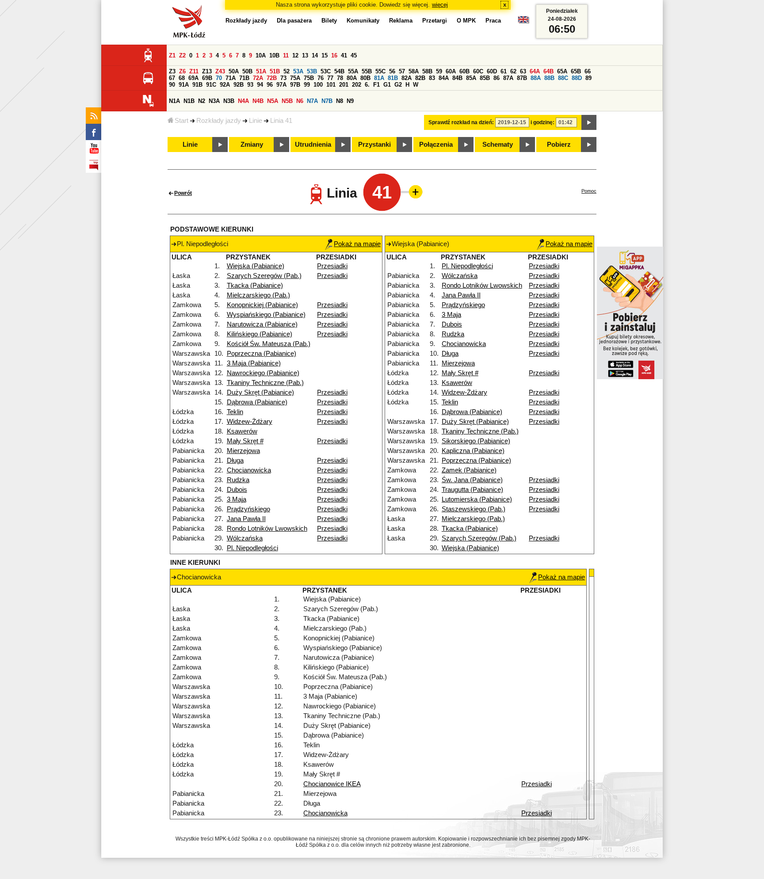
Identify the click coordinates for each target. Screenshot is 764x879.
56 (392, 71)
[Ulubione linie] (413, 191)
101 (331, 84)
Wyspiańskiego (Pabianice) (266, 314)
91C (211, 84)
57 (402, 71)
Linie (255, 120)
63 (523, 71)
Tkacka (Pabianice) (255, 285)
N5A (272, 101)
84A (444, 78)
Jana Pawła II (246, 518)
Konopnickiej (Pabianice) (262, 304)
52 (286, 71)
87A (508, 78)
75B (309, 78)
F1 (376, 84)
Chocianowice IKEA (332, 784)
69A (193, 78)
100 (318, 84)
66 (587, 71)
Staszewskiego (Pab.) (473, 509)
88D (577, 78)
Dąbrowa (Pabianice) (257, 402)
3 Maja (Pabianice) (254, 363)
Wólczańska (245, 538)
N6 (299, 101)
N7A (312, 101)
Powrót (183, 193)
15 (324, 55)
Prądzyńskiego (248, 509)
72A (258, 78)
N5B (287, 101)
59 (439, 71)
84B (457, 78)
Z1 (172, 55)
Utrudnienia (313, 144)
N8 (339, 101)
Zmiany (252, 144)
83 (432, 78)
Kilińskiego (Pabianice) (259, 334)
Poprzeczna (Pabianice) (261, 353)
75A (295, 78)
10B (274, 55)
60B (464, 71)
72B (272, 78)
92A (225, 84)
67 (172, 78)
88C (563, 78)
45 (354, 55)
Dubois (237, 489)
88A (536, 78)
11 (286, 55)
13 (305, 55)
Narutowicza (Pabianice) (262, 324)
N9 (350, 101)
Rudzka (238, 479)
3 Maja (236, 499)
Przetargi (434, 20)
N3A (214, 101)
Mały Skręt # (245, 441)
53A (298, 71)
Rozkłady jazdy (218, 120)
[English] (523, 21)
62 (513, 71)
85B (485, 78)
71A (230, 78)
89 (588, 78)
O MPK (466, 20)
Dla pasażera (294, 20)
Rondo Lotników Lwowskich (267, 528)
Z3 (172, 71)
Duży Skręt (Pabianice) (260, 392)
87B (522, 78)
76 (320, 78)
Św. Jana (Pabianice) (472, 479)
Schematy (497, 144)
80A (352, 78)
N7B (326, 101)
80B (365, 78)
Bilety (329, 20)
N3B (228, 101)
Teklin (235, 411)
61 (503, 71)
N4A (243, 101)
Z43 (220, 71)
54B (339, 71)
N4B (258, 101)
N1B (189, 101)
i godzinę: (542, 122)
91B (197, 84)
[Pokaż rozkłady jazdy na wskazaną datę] (588, 122)
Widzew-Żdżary (249, 421)
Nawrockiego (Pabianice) (263, 373)
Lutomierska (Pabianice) (477, 499)
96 (270, 84)
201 (343, 84)
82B (420, 78)
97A (281, 84)
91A (184, 84)
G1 (387, 84)
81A (379, 78)
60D (492, 71)
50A (234, 71)
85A (471, 78)
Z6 (182, 71)
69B (207, 78)
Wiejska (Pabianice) (255, 266)
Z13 (207, 71)
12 (295, 55)
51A (261, 71)
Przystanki (374, 144)
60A (451, 71)
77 (330, 78)
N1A (174, 101)
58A (414, 71)
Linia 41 (281, 120)
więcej (440, 4)
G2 (398, 84)
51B (275, 71)
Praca (493, 20)
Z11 (194, 71)
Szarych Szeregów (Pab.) (264, 275)
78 (340, 78)
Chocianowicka (249, 470)
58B (427, 71)
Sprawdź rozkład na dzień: (461, 122)
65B (576, 71)
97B (295, 84)
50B (247, 71)
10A (261, 55)
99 (307, 84)
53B (312, 71)
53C (326, 71)
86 (496, 78)
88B (549, 78)
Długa (235, 460)
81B (393, 78)
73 (283, 78)
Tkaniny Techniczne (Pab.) (265, 382)
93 (250, 84)
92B (238, 84)
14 (315, 55)
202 (356, 84)
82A (406, 78)
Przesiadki (332, 266)
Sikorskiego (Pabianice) (476, 441)
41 (344, 55)
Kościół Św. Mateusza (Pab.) (268, 343)
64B (548, 71)
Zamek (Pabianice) (469, 470)
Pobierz (559, 144)
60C (478, 71)
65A (562, 71)
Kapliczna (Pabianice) (473, 450)
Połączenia (436, 144)
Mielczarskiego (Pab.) (258, 295)
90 (172, 84)
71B (244, 78)
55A (353, 71)
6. (367, 84)
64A (535, 71)
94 (260, 84)
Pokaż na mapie (357, 243)
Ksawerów (242, 431)
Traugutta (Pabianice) (472, 489)
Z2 (182, 55)
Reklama (401, 20)
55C (380, 71)
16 (334, 55)
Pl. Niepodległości (252, 548)
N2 (201, 101)
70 (219, 78)
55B (367, 71)
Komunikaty (363, 20)
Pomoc (588, 191)
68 (182, 78)
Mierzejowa (243, 450)
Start (181, 120)
